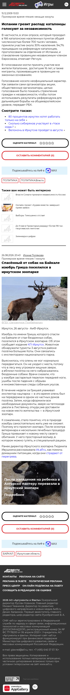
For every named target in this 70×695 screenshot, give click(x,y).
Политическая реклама (45, 581)
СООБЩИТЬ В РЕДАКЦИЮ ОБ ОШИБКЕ (27, 590)
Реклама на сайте (32, 576)
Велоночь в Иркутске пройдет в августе (35, 130)
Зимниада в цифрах (25, 236)
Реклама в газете (14, 581)
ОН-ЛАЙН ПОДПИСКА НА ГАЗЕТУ (42, 585)
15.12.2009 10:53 (10, 13)
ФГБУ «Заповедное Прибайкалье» (22, 322)
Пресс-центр (11, 585)
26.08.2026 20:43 (11, 255)
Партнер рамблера (30, 679)
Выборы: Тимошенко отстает (30, 215)
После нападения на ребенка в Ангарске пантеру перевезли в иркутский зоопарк (32, 483)
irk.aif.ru (41, 449)
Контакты (10, 576)
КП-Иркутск (36, 344)
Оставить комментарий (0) (35, 155)
